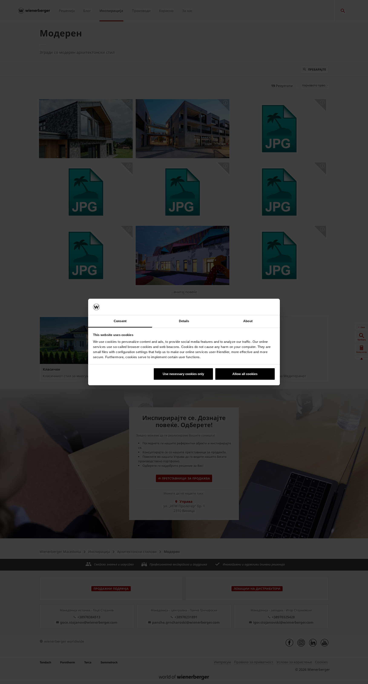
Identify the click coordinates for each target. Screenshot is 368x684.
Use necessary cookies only (183, 374)
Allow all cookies (244, 374)
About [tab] (248, 321)
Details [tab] (184, 321)
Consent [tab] (120, 321)
